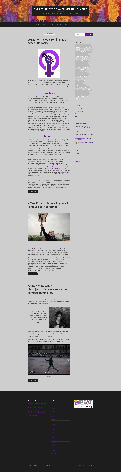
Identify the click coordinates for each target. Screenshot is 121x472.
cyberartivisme (84, 58)
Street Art (78, 91)
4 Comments (46, 209)
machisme (86, 73)
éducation (78, 98)
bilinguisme (79, 51)
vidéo (77, 94)
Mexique (78, 76)
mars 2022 (53, 429)
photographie (79, 87)
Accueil (30, 24)
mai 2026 (53, 406)
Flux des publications (79, 156)
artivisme (78, 47)
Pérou (83, 89)
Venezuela (85, 91)
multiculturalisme (80, 78)
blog (84, 51)
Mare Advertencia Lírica (58, 166)
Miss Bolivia (54, 174)
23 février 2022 (32, 209)
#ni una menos (79, 45)
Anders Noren (86, 465)
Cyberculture (51, 24)
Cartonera (77, 108)
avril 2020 (53, 440)
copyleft (87, 56)
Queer (89, 89)
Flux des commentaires (80, 158)
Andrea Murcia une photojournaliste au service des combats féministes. (47, 289)
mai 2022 (53, 424)
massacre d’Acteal (56, 248)
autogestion (89, 49)
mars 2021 (53, 437)
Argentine (87, 45)
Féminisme (86, 67)
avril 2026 (53, 408)
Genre (78, 69)
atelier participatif (80, 49)
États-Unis (85, 96)
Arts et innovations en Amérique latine (60, 9)
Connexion (77, 153)
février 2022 (53, 432)
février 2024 (53, 416)
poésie (78, 89)
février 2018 (53, 453)
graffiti (83, 69)
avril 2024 (53, 413)
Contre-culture (79, 56)
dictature (87, 60)
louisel (39, 295)
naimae (39, 209)
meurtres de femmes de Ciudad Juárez (38, 250)
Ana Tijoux (66, 172)
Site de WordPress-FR (80, 161)
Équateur (78, 96)
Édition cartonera (85, 94)
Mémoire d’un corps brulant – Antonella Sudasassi (36, 408)
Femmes (86, 65)
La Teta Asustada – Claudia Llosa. (35, 417)
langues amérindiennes (81, 71)
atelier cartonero (87, 47)
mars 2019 (53, 445)
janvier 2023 (53, 421)
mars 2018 (53, 450)
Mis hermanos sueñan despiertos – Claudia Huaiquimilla (37, 404)
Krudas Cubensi (54, 168)
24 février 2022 (32, 46)
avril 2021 (53, 435)
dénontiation (79, 65)
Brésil (89, 51)
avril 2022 (53, 427)
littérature (79, 73)
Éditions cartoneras (68, 24)
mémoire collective (80, 80)
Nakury (52, 170)
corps (77, 58)
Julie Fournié (40, 46)
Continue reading (32, 191)
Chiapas (78, 54)
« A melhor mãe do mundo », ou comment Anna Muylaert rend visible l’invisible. (83, 128)
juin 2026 (53, 403)
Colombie (85, 54)
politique (86, 87)
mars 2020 (53, 442)
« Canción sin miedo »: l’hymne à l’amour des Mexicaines (48, 205)
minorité (85, 76)
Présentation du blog (39, 24)
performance (79, 82)
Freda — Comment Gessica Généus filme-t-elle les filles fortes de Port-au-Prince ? (84, 138)
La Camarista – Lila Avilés (87, 134)
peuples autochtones (80, 85)
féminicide (78, 67)
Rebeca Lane (56, 165)
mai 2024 (53, 411)
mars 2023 (53, 419)
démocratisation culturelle (82, 62)
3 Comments (49, 46)
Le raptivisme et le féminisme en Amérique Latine (48, 41)
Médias (59, 24)
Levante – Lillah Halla (88, 131)
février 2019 (53, 448)
